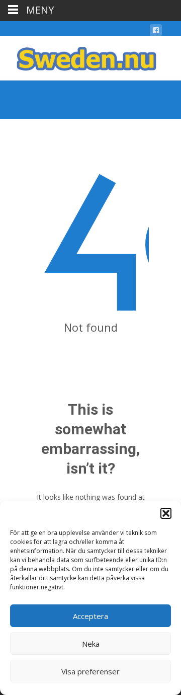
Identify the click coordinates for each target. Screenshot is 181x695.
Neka (91, 644)
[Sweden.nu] (78, 56)
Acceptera (90, 616)
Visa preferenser (90, 671)
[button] (166, 513)
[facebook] (156, 32)
